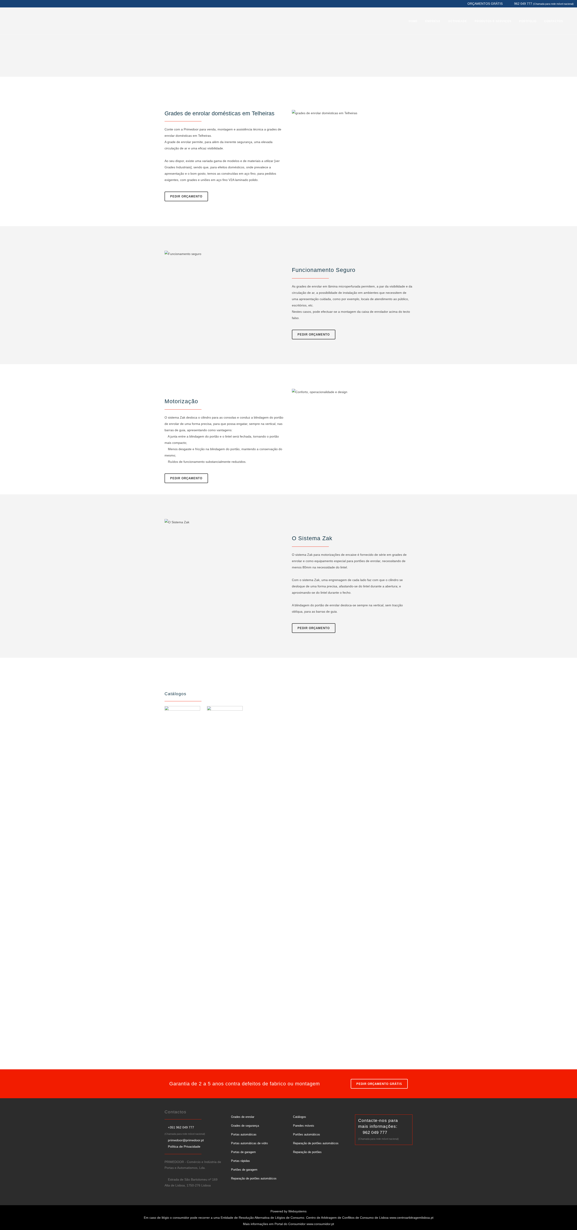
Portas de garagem (243, 1152)
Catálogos (299, 1117)
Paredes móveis (303, 1125)
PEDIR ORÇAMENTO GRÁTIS (379, 1084)
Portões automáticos (306, 1134)
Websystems (297, 1211)
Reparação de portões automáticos (254, 1178)
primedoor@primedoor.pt (186, 1140)
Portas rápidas (240, 1161)
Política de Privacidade (184, 1146)
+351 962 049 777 (181, 1127)
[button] (9, 1221)
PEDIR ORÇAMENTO (186, 196)
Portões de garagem (244, 1169)
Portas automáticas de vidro (249, 1143)
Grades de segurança (245, 1125)
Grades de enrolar (242, 1117)
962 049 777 (375, 1132)
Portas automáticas (243, 1134)
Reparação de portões (307, 1152)
